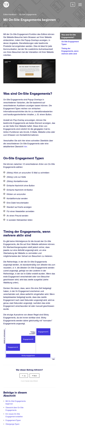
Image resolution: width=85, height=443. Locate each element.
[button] (23, 375)
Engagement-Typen (13, 420)
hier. (26, 146)
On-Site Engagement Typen (70, 42)
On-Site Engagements (28, 14)
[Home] (6, 4)
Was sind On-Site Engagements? (68, 36)
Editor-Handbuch (10, 14)
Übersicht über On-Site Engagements (14, 408)
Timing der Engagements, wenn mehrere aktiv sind (70, 51)
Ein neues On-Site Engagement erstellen (14, 415)
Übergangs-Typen (12, 424)
